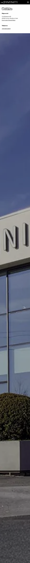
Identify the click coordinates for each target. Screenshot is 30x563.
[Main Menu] (28, 2)
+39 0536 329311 (6, 28)
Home (3, 7)
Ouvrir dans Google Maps (8, 20)
